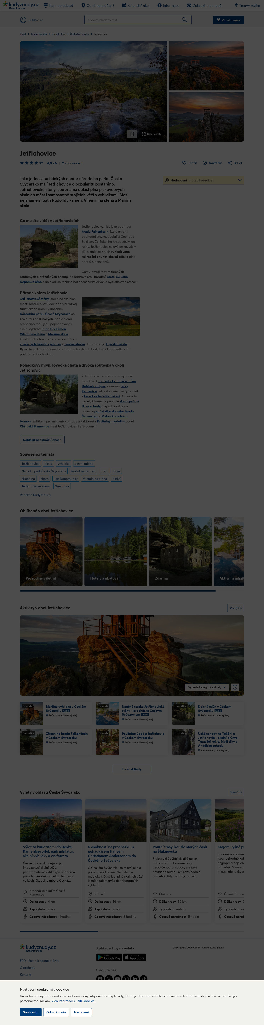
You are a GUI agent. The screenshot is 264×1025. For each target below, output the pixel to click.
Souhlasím (30, 1012)
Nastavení (81, 1012)
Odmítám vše (56, 1012)
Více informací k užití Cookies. (73, 1001)
